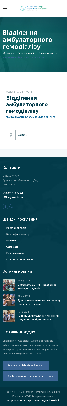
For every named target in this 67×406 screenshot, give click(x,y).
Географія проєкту (17, 234)
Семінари (12, 246)
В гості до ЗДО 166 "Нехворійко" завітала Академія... (38, 286)
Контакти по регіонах (19, 259)
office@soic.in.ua (13, 197)
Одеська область (48, 53)
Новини (11, 240)
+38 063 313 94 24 (13, 193)
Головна (9, 53)
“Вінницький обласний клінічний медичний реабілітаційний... (38, 317)
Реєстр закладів (26, 53)
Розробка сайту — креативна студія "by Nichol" (33, 400)
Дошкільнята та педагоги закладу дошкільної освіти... (39, 302)
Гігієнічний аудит (16, 253)
